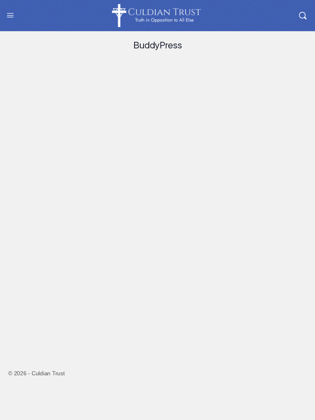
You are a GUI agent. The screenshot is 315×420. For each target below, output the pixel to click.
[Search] (303, 15)
